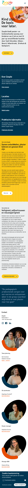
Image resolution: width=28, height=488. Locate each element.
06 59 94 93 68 (6, 431)
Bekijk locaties (5, 110)
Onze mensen (5, 87)
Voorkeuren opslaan (7, 484)
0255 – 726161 (6, 360)
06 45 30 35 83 (6, 467)
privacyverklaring (6, 477)
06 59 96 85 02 (6, 396)
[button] (25, 3)
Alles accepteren (20, 484)
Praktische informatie (7, 130)
